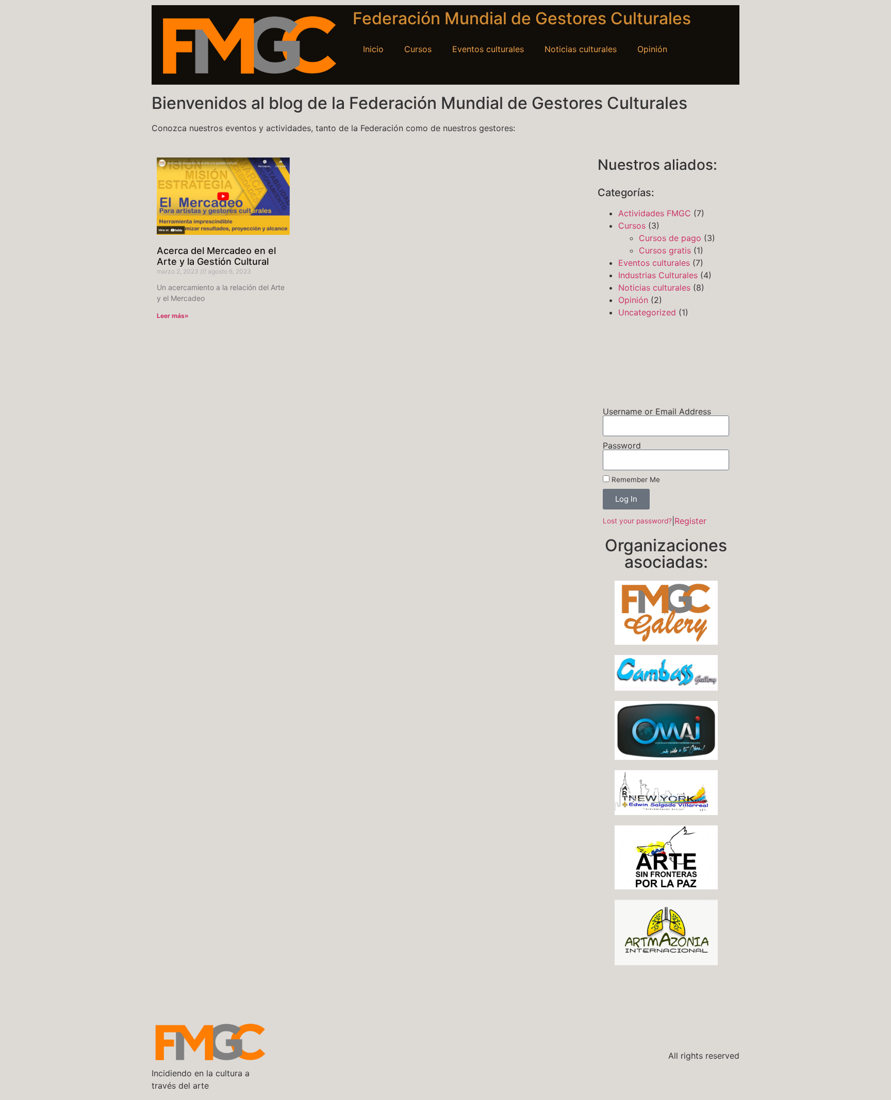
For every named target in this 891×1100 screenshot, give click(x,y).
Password (622, 445)
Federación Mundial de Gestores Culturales (522, 18)
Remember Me (634, 479)
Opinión (652, 49)
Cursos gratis (665, 250)
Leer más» (173, 316)
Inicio (373, 49)
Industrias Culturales (658, 275)
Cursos (418, 49)
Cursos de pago (670, 238)
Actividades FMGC (654, 213)
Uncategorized (647, 312)
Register (690, 521)
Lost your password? (637, 521)
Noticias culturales (580, 49)
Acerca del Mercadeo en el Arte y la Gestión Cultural (216, 256)
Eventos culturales (488, 49)
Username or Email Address (657, 411)
